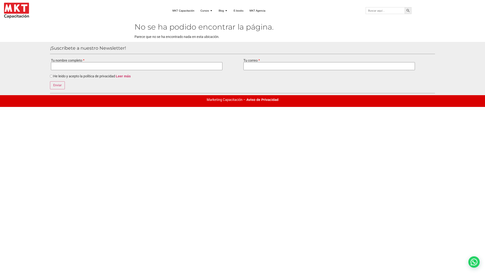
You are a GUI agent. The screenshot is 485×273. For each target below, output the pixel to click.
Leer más (123, 76)
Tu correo (250, 60)
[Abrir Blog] (226, 11)
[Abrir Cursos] (211, 11)
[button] (474, 262)
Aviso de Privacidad (262, 100)
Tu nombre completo (67, 60)
